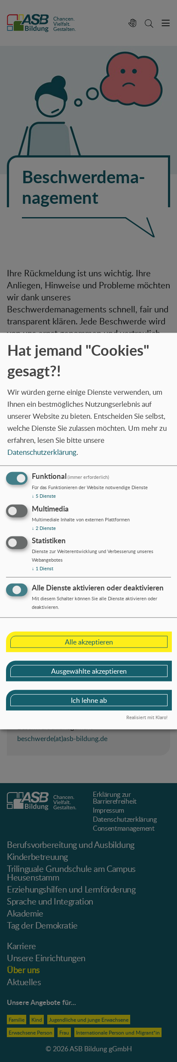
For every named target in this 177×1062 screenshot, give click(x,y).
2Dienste (44, 527)
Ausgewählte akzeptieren (89, 671)
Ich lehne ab (89, 700)
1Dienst (42, 568)
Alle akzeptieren (89, 642)
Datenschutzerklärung (41, 452)
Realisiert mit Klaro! (147, 717)
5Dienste (44, 496)
